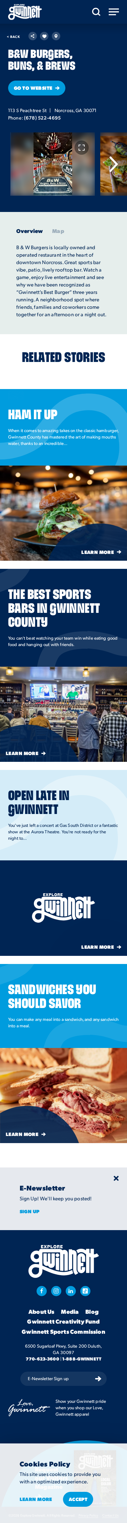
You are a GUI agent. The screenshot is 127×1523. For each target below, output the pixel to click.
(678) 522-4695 (42, 117)
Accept (78, 1499)
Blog (92, 1311)
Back (13, 36)
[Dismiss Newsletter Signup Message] (116, 1178)
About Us (41, 1311)
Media (70, 1311)
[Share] (32, 36)
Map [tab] (58, 231)
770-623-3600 (42, 1358)
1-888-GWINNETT (81, 1358)
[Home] (25, 12)
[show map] (56, 36)
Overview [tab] (29, 231)
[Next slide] (113, 164)
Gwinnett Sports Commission (63, 1331)
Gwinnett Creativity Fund (63, 1321)
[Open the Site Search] (96, 12)
